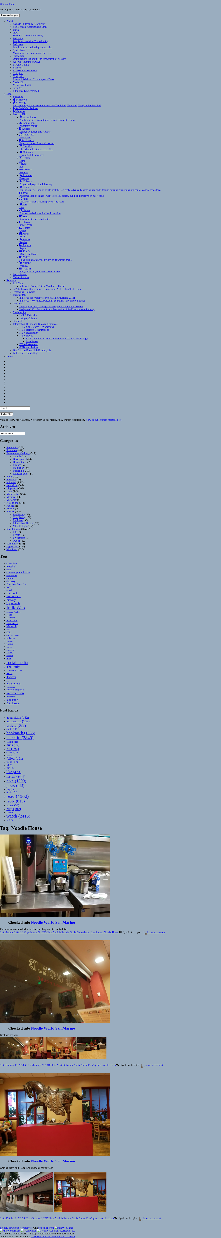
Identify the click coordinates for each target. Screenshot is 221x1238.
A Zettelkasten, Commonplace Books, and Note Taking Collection (47, 289)
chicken (12, 742)
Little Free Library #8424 (26, 91)
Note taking (12, 502)
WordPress (11, 549)
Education (11, 450)
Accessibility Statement (25, 70)
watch (18, 816)
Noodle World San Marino (53, 922)
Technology (12, 543)
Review (10, 508)
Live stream (19, 537)
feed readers (13, 596)
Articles (34, 130)
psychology (10, 650)
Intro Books (32, 341)
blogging (11, 566)
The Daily (13, 666)
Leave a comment (156, 932)
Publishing (18, 470)
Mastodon (10, 617)
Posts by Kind (20, 114)
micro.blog (11, 620)
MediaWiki (22, 83)
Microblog (21, 99)
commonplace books (18, 572)
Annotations (28, 124)
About (9, 21)
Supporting (39, 57)
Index (16, 29)
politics (9, 644)
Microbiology (20, 526)
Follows (35, 182)
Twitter (11, 677)
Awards (17, 456)
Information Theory (23, 523)
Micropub (11, 626)
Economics (12, 447)
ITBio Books (26, 335)
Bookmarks (36, 142)
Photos (25, 223)
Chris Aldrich (7, 4)
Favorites (25, 177)
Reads (24, 235)
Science (10, 511)
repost (12, 805)
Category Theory (28, 318)
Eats (23, 165)
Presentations (19, 294)
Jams (41, 200)
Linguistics (12, 488)
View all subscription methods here (103, 419)
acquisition (17, 717)
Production (18, 467)
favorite (10, 755)
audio (11, 729)
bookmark (20, 733)
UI (7, 680)
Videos (45, 258)
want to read (13, 683)
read (17, 796)
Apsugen (17, 88)
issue (12, 761)
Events (16, 534)
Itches (61, 194)
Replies (24, 241)
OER (8, 632)
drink (12, 745)
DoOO (8, 587)
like (13, 772)
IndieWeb (18, 283)
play (10, 789)
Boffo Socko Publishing (25, 353)
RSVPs (28, 252)
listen (15, 776)
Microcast (20, 111)
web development (15, 689)
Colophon (18, 73)
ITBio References (28, 344)
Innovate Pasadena (13, 612)
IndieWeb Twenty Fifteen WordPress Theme (42, 286)
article (16, 725)
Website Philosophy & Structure (29, 23)
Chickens (31, 153)
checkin (19, 737)
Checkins (36, 148)
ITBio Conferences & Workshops (36, 326)
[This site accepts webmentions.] (29, 1230)
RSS (8, 658)
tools (9, 673)
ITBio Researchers (29, 332)
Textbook (18, 321)
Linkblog (57, 104)
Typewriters (12, 546)
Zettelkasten (12, 703)
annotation (18, 721)
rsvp (13, 809)
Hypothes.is (13, 603)
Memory (10, 497)
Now (28, 34)
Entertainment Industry (18, 453)
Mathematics (19, 312)
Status (3, 932)
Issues (90, 188)
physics (9, 641)
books (8, 569)
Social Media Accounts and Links (30, 26)
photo (15, 785)
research (9, 656)
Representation (20, 473)
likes (23, 206)
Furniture (11, 479)
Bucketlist (18, 67)
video (9, 812)
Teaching (17, 303)
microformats (12, 623)
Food (9, 476)
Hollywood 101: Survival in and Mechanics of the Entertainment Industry (56, 309)
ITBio (9, 614)
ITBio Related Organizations (34, 329)
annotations (11, 563)
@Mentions (32, 51)
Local (9, 491)
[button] (15, 1047)
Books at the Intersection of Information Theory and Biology (57, 338)
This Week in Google (14, 670)
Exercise (25, 171)
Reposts (25, 247)
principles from (46, 1227)
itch (9, 765)
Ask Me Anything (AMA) (26, 61)
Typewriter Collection (24, 292)
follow (14, 758)
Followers (32, 46)
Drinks (24, 159)
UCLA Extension (28, 315)
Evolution (18, 520)
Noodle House (111, 932)
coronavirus (11, 575)
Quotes (24, 229)
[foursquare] (144, 932)
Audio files (26, 136)
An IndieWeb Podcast (26, 108)
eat (12, 749)
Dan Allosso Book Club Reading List (32, 350)
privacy (9, 647)
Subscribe (18, 96)
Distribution (19, 462)
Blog (8, 93)
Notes (34, 217)
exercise (12, 752)
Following (30, 40)
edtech (9, 590)
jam (10, 768)
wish (9, 820)
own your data (12, 635)
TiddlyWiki (33, 78)
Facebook (12, 593)
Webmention (15, 693)
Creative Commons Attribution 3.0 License (53, 1236)
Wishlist (25, 264)
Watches (39, 270)
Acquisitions (47, 118)
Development (20, 459)
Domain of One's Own (16, 584)
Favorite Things (21, 64)
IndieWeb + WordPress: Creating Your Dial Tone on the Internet (52, 300)
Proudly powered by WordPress (16, 1227)
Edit (15, 532)
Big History (19, 514)
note (16, 781)
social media (17, 662)
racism (9, 652)
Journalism (11, 485)
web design (10, 687)
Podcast (10, 505)
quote (11, 792)
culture (9, 578)
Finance (17, 465)
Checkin (64, 932)
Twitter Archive (21, 277)
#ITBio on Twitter (28, 347)
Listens (40, 212)
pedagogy (10, 638)
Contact (10, 356)
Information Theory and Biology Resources (35, 324)
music (8, 629)
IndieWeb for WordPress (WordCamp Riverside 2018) (47, 297)
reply (15, 801)
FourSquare (97, 932)
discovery (10, 581)
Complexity (19, 517)
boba (86, 932)
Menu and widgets (9, 15)
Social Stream (20, 274)
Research (11, 280)
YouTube (12, 699)
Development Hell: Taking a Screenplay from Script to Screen (51, 306)
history (11, 600)
